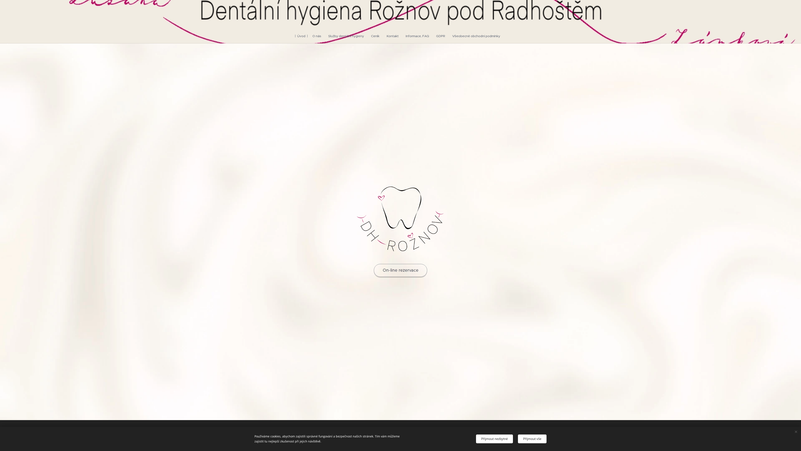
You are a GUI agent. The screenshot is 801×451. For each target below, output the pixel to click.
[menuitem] (303, 36)
